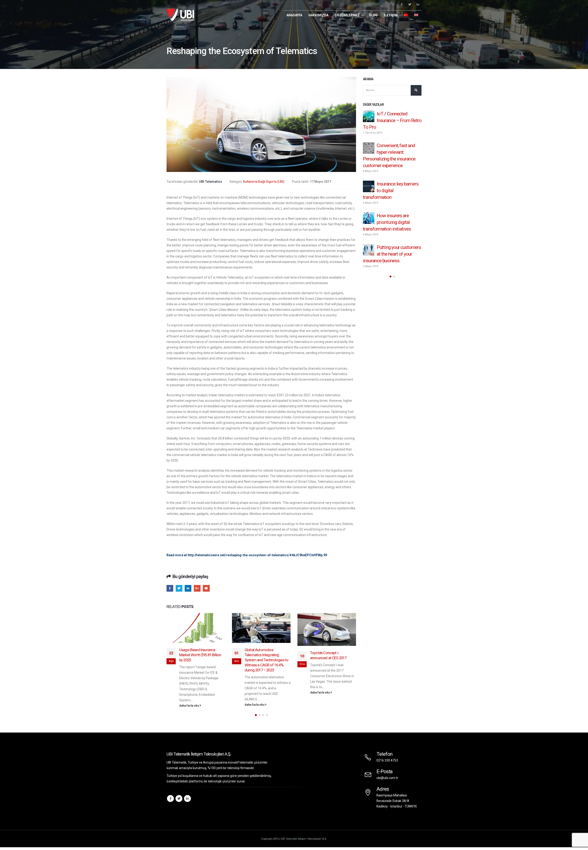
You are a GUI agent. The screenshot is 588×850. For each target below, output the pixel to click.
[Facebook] (401, 4)
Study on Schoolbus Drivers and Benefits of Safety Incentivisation (331, 663)
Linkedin (187, 797)
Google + (197, 588)
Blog (373, 15)
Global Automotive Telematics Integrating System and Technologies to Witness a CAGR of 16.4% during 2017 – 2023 (201, 659)
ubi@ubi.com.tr (387, 777)
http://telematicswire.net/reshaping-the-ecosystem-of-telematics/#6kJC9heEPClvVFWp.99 (257, 555)
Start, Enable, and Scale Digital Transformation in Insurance (392, 152)
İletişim (391, 15)
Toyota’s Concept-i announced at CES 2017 (263, 655)
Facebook (170, 588)
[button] (256, 714)
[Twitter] (409, 4)
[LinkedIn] (417, 4)
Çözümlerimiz (347, 15)
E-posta (206, 588)
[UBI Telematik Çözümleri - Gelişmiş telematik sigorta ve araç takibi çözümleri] (180, 14)
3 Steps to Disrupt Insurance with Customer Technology (386, 120)
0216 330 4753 (387, 759)
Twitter (179, 588)
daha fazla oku (189, 704)
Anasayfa (294, 15)
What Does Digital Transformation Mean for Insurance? (390, 183)
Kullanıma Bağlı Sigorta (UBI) (263, 181)
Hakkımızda (318, 15)
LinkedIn (188, 588)
